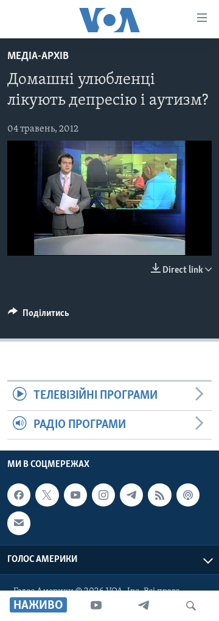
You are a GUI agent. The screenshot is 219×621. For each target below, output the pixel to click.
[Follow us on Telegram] (131, 495)
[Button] (38, 316)
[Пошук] (191, 606)
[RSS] (159, 495)
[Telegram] (143, 606)
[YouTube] (96, 606)
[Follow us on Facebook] (18, 495)
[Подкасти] (188, 495)
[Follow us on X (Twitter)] (46, 495)
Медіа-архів (38, 56)
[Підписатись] (18, 523)
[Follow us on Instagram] (103, 495)
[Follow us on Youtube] (75, 495)
